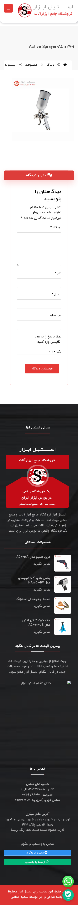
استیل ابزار (25, 892)
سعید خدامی (19, 897)
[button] (8, 8)
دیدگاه (55, 227)
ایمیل (56, 294)
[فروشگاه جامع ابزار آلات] (46, 10)
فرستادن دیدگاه (42, 369)
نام (58, 273)
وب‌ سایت (54, 315)
